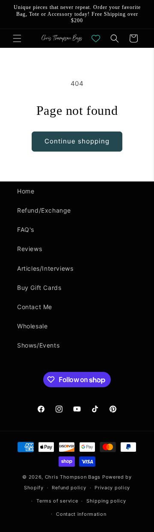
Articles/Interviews (45, 268)
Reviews (29, 248)
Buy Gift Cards (39, 287)
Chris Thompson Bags (73, 477)
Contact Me (34, 306)
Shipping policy (106, 501)
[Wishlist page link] (96, 38)
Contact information (81, 514)
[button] (17, 38)
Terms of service (57, 501)
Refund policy (69, 488)
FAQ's (25, 229)
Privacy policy (112, 488)
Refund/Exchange (44, 210)
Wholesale (32, 326)
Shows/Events (38, 345)
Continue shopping (77, 141)
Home (25, 191)
